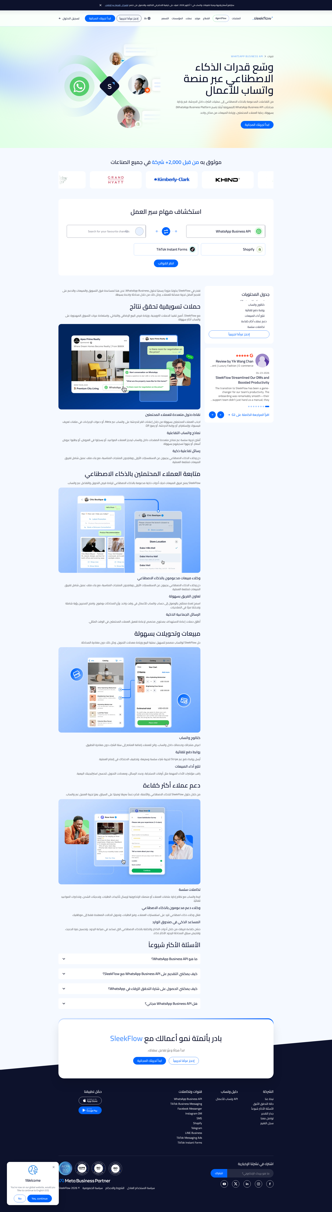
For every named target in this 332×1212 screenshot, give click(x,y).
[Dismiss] (100, 5)
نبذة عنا (269, 1098)
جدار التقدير (267, 1113)
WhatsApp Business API (188, 1098)
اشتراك (219, 1173)
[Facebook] (270, 1184)
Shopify (197, 1123)
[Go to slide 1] (267, 406)
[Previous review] (220, 414)
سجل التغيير (267, 1123)
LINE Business (193, 1132)
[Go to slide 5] (256, 406)
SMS (199, 1118)
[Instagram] (258, 1184)
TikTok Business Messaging (186, 1103)
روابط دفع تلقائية (255, 310)
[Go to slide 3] (261, 406)
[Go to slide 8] (249, 406)
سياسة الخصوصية (92, 1188)
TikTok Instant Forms (190, 1142)
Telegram (196, 1128)
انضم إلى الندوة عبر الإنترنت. (116, 5)
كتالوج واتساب (256, 304)
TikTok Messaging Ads (189, 1137)
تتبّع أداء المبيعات (255, 315)
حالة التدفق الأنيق (263, 1103)
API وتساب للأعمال (227, 1098)
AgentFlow (220, 18)
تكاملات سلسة (256, 326)
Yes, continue (40, 1198)
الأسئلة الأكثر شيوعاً (262, 1108)
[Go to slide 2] (263, 406)
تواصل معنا (267, 1118)
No (20, 1198)
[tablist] (166, 249)
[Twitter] (235, 1184)
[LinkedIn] (247, 1184)
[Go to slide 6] (253, 406)
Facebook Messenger (190, 1108)
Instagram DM (193, 1113)
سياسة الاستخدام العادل (141, 1188)
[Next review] (212, 414)
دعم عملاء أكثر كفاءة (254, 321)
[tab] (233, 249)
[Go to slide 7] (251, 406)
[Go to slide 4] (258, 406)
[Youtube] (224, 1184)
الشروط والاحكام (114, 1188)
